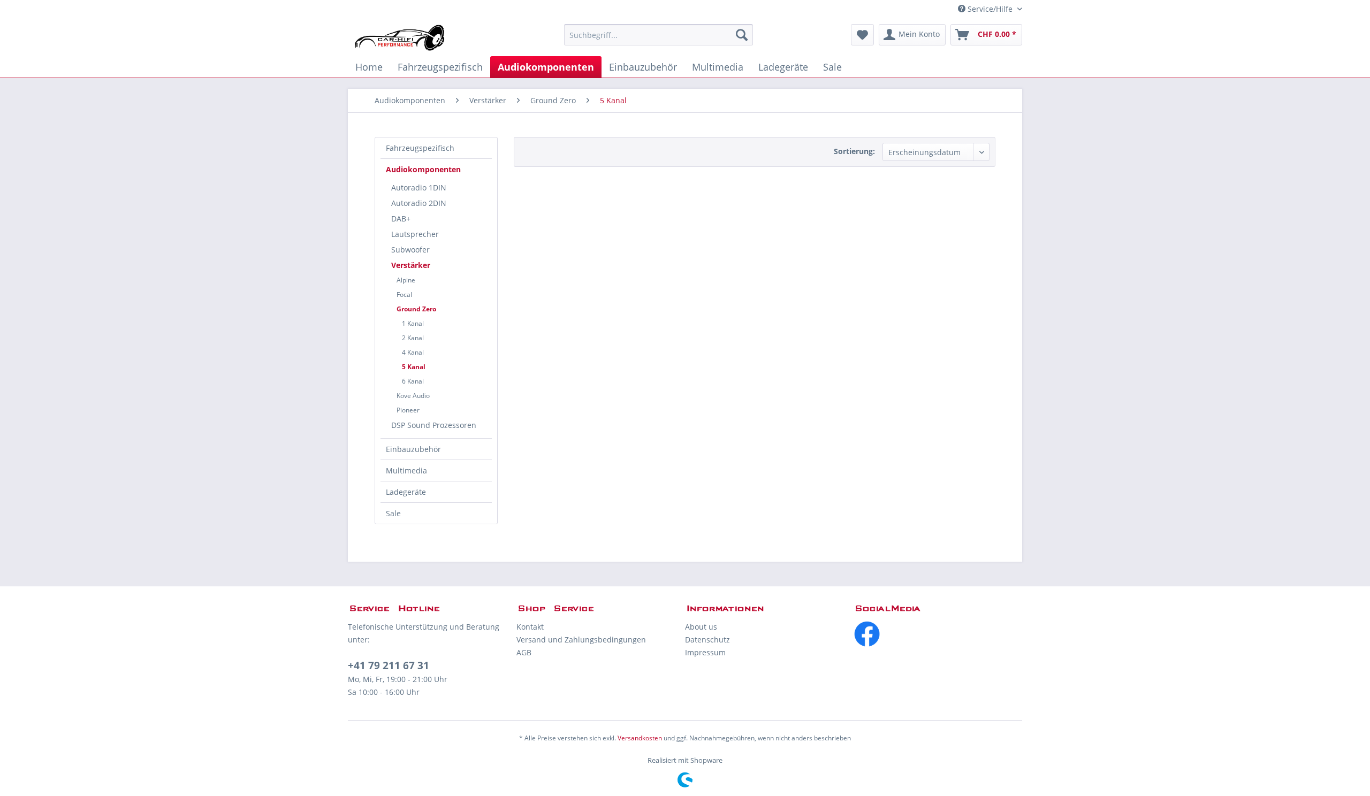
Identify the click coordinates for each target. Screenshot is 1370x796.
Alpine (406, 280)
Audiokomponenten (423, 169)
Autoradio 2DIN (418, 203)
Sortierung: (854, 151)
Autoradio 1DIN (418, 187)
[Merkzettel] (862, 34)
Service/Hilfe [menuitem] (990, 9)
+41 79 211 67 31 (388, 665)
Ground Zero (416, 308)
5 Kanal (413, 366)
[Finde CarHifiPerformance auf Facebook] (938, 634)
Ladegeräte (406, 492)
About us (701, 627)
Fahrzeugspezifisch (420, 148)
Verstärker (410, 265)
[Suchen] (741, 34)
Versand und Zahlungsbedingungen (581, 639)
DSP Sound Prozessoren (433, 425)
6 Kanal (413, 381)
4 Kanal (413, 352)
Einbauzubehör (413, 449)
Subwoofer (410, 249)
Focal (404, 294)
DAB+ (400, 218)
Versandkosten (640, 738)
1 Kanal (413, 323)
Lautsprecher (415, 234)
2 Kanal (413, 337)
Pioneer (408, 410)
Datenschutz (707, 639)
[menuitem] (658, 34)
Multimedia (406, 470)
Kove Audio (413, 395)
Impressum (705, 652)
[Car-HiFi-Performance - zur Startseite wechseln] (400, 37)
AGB (523, 652)
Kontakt (530, 627)
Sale (393, 513)
